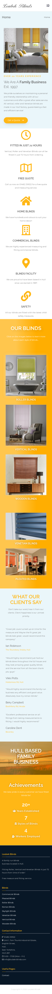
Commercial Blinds (10, 894)
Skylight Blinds (9, 911)
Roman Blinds (8, 907)
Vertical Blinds (8, 919)
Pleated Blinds (8, 898)
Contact (5, 975)
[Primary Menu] (48, 6)
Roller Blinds (8, 902)
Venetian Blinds (9, 915)
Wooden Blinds (9, 924)
